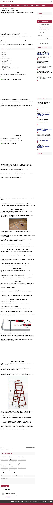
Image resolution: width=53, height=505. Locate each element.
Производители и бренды (6, 5)
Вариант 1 (3, 52)
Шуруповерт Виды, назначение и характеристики (43, 147)
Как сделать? (40, 16)
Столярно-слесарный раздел (44, 21)
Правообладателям (36, 501)
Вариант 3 (3, 56)
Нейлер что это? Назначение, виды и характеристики (4, 469)
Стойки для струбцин (5, 69)
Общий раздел (41, 32)
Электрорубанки (24, 5)
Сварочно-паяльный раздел (44, 24)
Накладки (5, 66)
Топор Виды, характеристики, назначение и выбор (43, 64)
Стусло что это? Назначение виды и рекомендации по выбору (21, 462)
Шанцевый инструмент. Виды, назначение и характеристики (43, 122)
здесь (27, 428)
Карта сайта (50, 501)
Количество (5, 64)
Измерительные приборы (43, 38)
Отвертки (40, 35)
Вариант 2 (3, 54)
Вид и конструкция (6, 63)
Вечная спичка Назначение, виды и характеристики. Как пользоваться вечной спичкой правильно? (44, 139)
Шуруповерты (16, 5)
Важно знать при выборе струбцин (8, 60)
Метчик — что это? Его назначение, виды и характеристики (13, 469)
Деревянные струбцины (6, 58)
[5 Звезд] (2, 449)
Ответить (8, 497)
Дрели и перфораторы (34, 5)
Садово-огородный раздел (43, 43)
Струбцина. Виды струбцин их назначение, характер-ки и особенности (43, 75)
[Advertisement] (18, 24)
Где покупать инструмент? (15, 501)
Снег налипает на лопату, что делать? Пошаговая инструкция (44, 130)
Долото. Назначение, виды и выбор (21, 467)
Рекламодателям (44, 501)
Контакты (43, 5)
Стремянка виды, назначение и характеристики (43, 115)
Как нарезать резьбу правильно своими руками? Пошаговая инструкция (43, 107)
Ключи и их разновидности (43, 29)
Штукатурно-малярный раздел (44, 27)
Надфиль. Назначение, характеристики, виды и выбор (13, 462)
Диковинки (40, 18)
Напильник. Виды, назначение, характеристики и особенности (3, 462)
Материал (5, 61)
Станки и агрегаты (41, 40)
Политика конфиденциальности (26, 501)
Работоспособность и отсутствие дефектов (11, 67)
